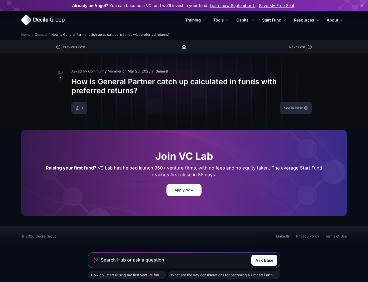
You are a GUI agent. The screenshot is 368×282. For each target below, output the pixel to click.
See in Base (293, 108)
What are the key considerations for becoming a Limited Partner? (224, 275)
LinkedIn (283, 236)
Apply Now (184, 190)
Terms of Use (336, 236)
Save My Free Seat (276, 5)
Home (26, 34)
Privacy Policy (307, 236)
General (41, 34)
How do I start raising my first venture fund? (127, 275)
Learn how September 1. (233, 5)
